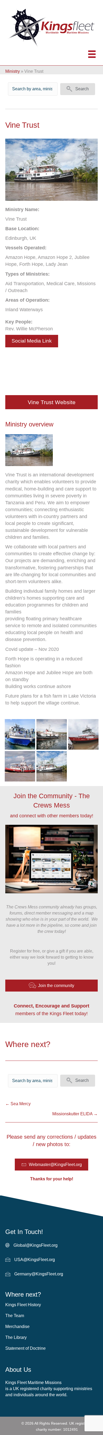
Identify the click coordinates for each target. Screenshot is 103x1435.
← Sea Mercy (18, 1103)
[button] (77, 89)
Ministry (12, 71)
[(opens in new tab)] (29, 449)
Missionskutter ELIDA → (75, 1114)
